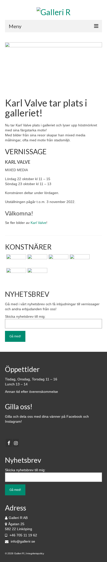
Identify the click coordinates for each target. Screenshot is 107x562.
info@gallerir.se (22, 541)
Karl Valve (38, 223)
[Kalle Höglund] (15, 260)
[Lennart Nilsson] (15, 274)
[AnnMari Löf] (36, 274)
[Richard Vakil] (57, 260)
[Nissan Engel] (36, 260)
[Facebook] (9, 443)
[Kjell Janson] (79, 260)
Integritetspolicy (35, 553)
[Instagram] (16, 443)
